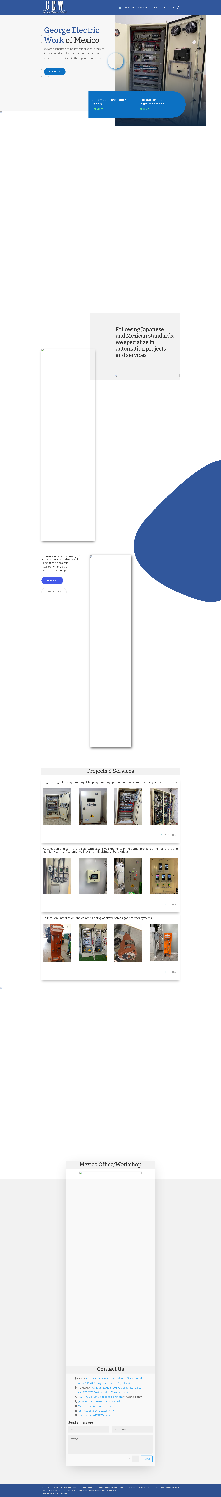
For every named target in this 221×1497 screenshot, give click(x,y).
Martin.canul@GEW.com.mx (94, 1406)
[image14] (164, 824)
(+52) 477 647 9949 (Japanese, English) (100, 1396)
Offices (155, 8)
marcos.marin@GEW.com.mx (95, 1415)
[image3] (164, 960)
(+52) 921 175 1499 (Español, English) (99, 1401)
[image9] (93, 893)
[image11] (164, 893)
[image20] (93, 824)
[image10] (128, 893)
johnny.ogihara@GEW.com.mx (96, 1410)
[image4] (128, 961)
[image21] (128, 824)
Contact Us (168, 8)
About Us (130, 8)
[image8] (57, 893)
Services (142, 8)
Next (174, 835)
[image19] (57, 824)
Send (147, 1459)
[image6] (57, 961)
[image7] (93, 960)
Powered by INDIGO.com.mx (54, 1493)
